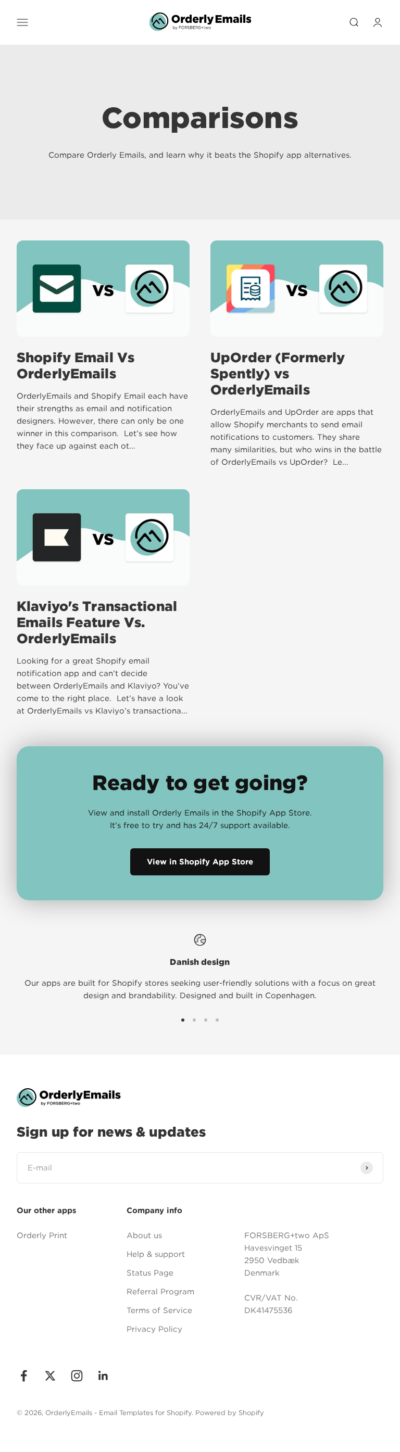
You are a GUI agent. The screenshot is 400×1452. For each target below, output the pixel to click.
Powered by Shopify (229, 1413)
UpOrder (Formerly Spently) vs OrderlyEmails (277, 373)
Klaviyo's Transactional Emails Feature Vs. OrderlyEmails (97, 622)
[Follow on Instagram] (77, 1376)
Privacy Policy (154, 1329)
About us (144, 1235)
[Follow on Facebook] (24, 1376)
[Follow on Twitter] (50, 1376)
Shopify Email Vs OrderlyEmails (75, 365)
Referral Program (160, 1291)
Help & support (156, 1254)
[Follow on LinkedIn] (103, 1376)
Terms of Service (159, 1310)
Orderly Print (42, 1235)
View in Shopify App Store (200, 862)
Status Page (150, 1273)
